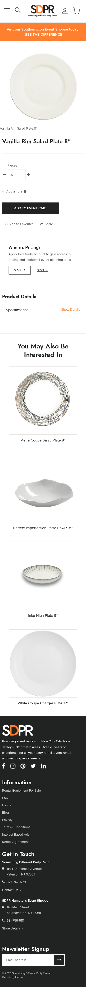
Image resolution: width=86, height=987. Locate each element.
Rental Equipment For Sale (21, 790)
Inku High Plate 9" (43, 615)
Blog (5, 812)
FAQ (5, 798)
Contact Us (10, 890)
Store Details (11, 928)
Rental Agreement (15, 841)
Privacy (7, 819)
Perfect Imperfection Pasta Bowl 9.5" (43, 527)
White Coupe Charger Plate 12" (43, 703)
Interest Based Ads (15, 834)
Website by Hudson (13, 977)
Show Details (70, 309)
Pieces (12, 165)
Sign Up (19, 270)
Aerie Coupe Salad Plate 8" (43, 440)
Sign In (42, 270)
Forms (6, 805)
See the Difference (43, 34)
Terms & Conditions (16, 827)
